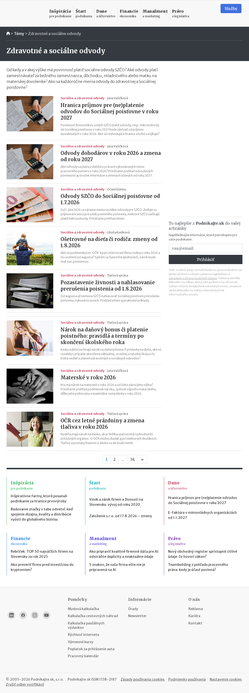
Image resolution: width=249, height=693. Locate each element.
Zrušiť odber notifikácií (25, 684)
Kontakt (195, 623)
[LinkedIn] (11, 615)
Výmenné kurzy (80, 642)
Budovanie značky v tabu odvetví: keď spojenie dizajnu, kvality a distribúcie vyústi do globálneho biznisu (42, 514)
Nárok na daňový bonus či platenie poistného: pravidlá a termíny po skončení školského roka (104, 336)
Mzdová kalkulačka (83, 609)
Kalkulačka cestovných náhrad (93, 616)
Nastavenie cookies (226, 679)
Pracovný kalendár (83, 656)
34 (132, 459)
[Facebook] (23, 615)
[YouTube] (46, 615)
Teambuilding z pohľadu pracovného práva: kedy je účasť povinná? (198, 567)
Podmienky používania (187, 679)
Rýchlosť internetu (83, 634)
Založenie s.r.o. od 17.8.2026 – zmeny (120, 516)
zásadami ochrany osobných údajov (193, 278)
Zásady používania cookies (142, 679)
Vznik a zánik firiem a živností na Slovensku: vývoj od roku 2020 (116, 502)
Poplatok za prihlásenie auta (91, 649)
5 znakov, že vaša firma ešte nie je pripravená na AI (117, 567)
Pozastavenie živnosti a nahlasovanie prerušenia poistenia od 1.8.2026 (108, 285)
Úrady (133, 609)
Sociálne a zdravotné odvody (82, 98)
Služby (231, 8)
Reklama (195, 609)
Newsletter (137, 616)
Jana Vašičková (117, 98)
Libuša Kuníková (118, 232)
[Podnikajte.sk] (26, 13)
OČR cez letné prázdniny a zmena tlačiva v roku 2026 (102, 424)
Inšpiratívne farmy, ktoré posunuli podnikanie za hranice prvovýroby (39, 498)
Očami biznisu (116, 189)
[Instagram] (35, 615)
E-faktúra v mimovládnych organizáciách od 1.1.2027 (202, 515)
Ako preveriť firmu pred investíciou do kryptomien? (42, 567)
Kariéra (194, 616)
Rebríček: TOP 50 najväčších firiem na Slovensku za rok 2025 (42, 554)
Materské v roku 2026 (88, 377)
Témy (19, 33)
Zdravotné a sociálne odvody (54, 33)
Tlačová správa (117, 275)
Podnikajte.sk (79, 679)
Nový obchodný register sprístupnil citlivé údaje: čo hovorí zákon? (202, 554)
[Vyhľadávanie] (211, 13)
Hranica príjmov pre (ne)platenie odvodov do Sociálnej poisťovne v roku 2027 (109, 111)
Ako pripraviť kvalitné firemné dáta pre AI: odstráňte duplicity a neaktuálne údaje (124, 554)
